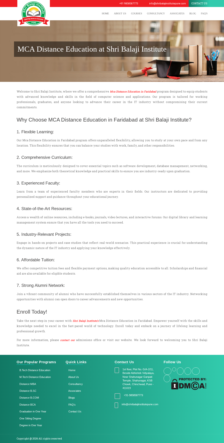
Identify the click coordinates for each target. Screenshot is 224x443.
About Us (73, 376)
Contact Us (74, 411)
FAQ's (204, 13)
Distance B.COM (29, 397)
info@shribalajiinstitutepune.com (167, 3)
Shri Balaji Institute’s (86, 320)
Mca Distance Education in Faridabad (133, 91)
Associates (177, 13)
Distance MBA (27, 383)
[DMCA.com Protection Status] (188, 383)
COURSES (136, 13)
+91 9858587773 (128, 3)
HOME (105, 13)
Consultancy (156, 13)
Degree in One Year (30, 425)
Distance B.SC (27, 390)
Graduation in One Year (32, 411)
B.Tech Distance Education (34, 370)
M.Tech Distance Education (35, 376)
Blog (192, 13)
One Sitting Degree (30, 418)
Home (71, 370)
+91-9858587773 (133, 395)
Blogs (71, 397)
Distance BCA (27, 404)
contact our (67, 340)
